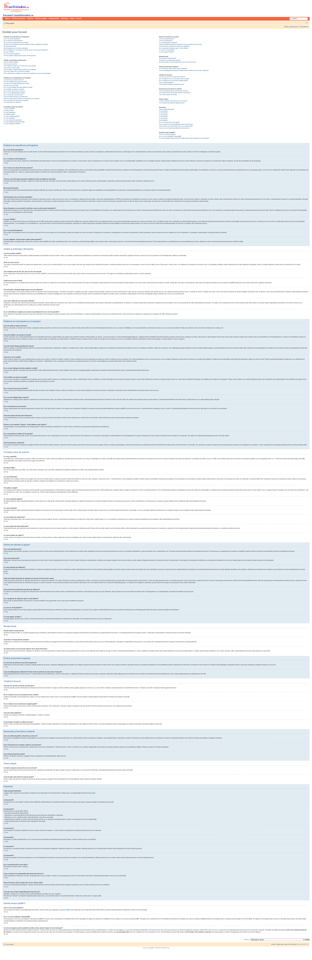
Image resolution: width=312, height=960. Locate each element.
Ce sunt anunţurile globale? (12, 116)
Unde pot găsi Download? (166, 109)
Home (7, 18)
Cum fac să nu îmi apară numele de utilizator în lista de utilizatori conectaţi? (26, 44)
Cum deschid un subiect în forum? (14, 80)
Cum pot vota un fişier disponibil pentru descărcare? (174, 128)
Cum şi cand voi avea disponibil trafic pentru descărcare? (176, 124)
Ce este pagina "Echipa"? (166, 52)
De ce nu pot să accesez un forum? (14, 91)
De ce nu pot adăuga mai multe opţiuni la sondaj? (18, 87)
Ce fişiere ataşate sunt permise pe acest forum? (173, 101)
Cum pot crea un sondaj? (11, 85)
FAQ (287, 26)
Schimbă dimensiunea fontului (306, 23)
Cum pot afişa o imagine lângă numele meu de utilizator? (20, 69)
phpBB (152, 947)
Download (91, 793)
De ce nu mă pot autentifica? (12, 38)
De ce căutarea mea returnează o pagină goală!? (173, 80)
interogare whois (154, 930)
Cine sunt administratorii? (166, 38)
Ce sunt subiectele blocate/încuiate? (14, 122)
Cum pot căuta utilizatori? (166, 82)
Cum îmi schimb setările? (11, 62)
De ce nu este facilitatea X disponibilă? (170, 136)
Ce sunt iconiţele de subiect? (12, 123)
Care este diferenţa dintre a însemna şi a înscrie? (173, 90)
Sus (6, 154)
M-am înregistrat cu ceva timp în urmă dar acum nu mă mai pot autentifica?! (26, 50)
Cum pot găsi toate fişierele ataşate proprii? (172, 103)
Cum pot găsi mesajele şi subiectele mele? (171, 84)
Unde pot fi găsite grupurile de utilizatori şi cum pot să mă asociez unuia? (180, 44)
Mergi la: (246, 939)
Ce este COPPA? (9, 52)
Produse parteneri (18, 18)
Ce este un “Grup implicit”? (167, 50)
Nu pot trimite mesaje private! (167, 58)
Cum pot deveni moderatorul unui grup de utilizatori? (174, 46)
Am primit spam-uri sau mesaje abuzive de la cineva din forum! (177, 62)
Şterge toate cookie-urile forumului (286, 944)
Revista (30, 18)
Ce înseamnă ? (163, 113)
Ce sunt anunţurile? (9, 118)
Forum (79, 18)
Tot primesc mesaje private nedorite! (169, 60)
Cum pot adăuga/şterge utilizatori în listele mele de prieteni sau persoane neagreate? (184, 70)
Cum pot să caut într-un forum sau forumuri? (172, 76)
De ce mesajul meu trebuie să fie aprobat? (16, 100)
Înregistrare (295, 26)
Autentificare (304, 26)
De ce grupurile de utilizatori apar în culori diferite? (173, 48)
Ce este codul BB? (9, 108)
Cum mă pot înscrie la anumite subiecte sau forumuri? (175, 92)
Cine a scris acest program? (167, 134)
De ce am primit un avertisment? (13, 94)
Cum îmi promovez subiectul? (12, 102)
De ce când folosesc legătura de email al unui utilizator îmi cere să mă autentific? (27, 73)
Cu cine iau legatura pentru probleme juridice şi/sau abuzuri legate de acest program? (184, 138)
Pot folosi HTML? (9, 110)
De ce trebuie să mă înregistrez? (13, 40)
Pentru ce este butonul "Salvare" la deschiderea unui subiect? (22, 98)
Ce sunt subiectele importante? (13, 120)
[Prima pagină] (16, 7)
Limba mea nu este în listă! (11, 67)
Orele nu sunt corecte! (10, 64)
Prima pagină (10, 23)
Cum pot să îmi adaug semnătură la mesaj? (16, 83)
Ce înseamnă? (163, 111)
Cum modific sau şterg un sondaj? (14, 89)
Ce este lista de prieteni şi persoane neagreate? (173, 68)
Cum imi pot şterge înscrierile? (168, 94)
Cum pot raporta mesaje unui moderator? (16, 96)
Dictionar (64, 18)
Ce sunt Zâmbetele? (10, 112)
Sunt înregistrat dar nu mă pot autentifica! (16, 48)
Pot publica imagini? (9, 114)
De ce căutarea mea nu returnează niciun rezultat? (174, 78)
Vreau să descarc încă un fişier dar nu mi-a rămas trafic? (176, 126)
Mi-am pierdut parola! (10, 46)
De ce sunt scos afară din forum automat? (16, 42)
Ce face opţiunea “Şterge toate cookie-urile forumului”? (20, 55)
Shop (72, 18)
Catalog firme (54, 18)
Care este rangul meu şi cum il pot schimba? (17, 71)
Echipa (273, 944)
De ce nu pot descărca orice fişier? (169, 122)
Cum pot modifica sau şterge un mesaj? (15, 81)
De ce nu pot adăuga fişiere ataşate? (14, 93)
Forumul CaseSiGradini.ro (18, 15)
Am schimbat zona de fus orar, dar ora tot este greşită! (20, 66)
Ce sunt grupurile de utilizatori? (168, 42)
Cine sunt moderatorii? (165, 40)
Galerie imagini (41, 18)
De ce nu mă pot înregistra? (12, 53)
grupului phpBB (65, 910)
